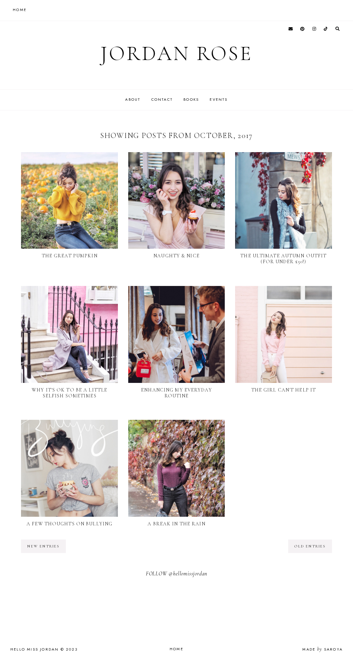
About (132, 99)
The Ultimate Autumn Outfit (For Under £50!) (283, 259)
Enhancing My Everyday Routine (176, 393)
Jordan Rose (176, 53)
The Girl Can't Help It (283, 390)
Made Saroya (322, 649)
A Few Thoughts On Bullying (69, 524)
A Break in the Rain (176, 524)
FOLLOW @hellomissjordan (176, 573)
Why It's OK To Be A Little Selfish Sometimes (69, 393)
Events (219, 99)
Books (191, 99)
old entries (309, 546)
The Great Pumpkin (70, 256)
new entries (43, 546)
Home (176, 649)
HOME (20, 9)
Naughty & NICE (176, 256)
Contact (162, 99)
